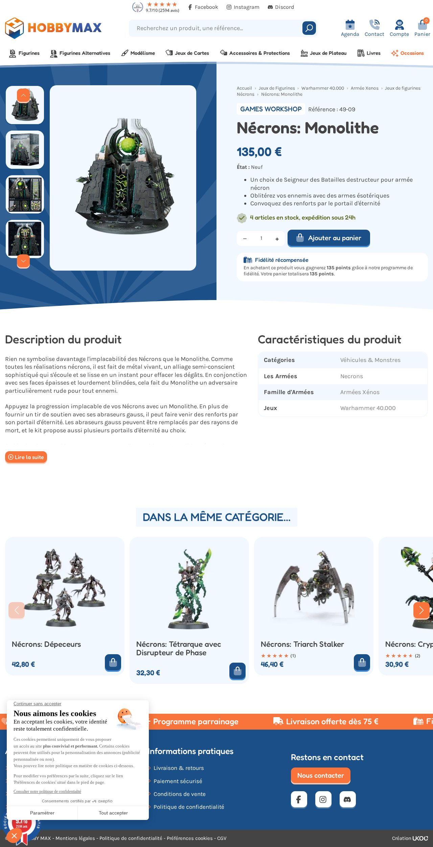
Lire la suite (29, 457)
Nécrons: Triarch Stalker (302, 644)
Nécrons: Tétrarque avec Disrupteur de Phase (178, 648)
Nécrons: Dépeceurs (46, 644)
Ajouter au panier (334, 238)
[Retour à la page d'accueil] (54, 28)
